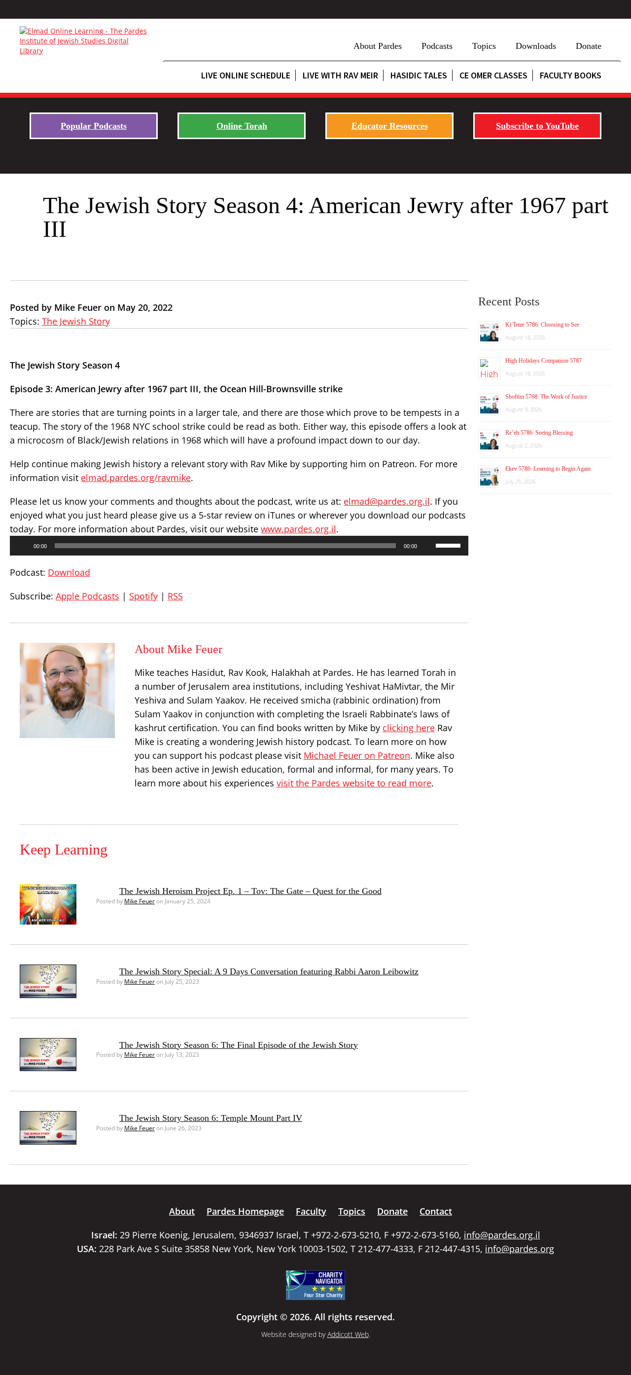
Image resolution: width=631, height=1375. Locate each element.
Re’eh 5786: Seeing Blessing (539, 432)
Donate (588, 46)
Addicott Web (348, 1334)
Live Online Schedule (245, 75)
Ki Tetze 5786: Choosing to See (542, 324)
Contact (436, 1211)
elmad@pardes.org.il (387, 501)
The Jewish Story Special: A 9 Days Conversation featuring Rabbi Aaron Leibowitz (269, 971)
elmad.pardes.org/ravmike (136, 477)
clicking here (409, 728)
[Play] (23, 546)
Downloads (536, 46)
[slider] (449, 545)
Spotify (143, 596)
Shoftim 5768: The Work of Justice (546, 396)
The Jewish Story (76, 321)
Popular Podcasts (94, 126)
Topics (484, 46)
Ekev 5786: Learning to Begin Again (548, 468)
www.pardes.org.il (298, 529)
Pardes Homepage (245, 1211)
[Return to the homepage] (86, 41)
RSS (175, 596)
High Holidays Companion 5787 (543, 360)
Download (69, 572)
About (182, 1211)
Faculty (311, 1211)
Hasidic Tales (418, 75)
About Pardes (377, 46)
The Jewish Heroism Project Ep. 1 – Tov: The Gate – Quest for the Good (250, 891)
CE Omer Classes (493, 75)
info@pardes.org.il (502, 1235)
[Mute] (428, 546)
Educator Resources (389, 126)
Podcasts (437, 46)
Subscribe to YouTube (537, 126)
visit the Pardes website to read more (354, 783)
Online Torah (241, 126)
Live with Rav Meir (340, 75)
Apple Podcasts (87, 596)
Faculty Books (570, 75)
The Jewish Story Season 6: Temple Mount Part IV (210, 1118)
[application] (239, 546)
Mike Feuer (139, 901)
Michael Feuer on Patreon (357, 755)
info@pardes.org (519, 1249)
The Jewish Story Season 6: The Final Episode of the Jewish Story (238, 1045)
